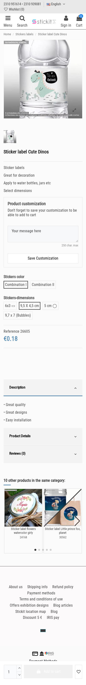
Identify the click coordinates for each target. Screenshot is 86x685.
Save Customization (43, 258)
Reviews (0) (17, 453)
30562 (62, 537)
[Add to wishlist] (78, 672)
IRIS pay (53, 617)
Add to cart (52, 671)
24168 (23, 537)
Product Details (20, 436)
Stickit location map (30, 611)
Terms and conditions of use (41, 599)
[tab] (43, 388)
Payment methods (41, 593)
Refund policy (62, 587)
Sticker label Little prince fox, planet (63, 530)
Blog (54, 611)
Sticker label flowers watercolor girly (23, 530)
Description (17, 387)
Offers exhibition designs (29, 605)
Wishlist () (16, 9)
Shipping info (37, 587)
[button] (35, 550)
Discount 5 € (32, 617)
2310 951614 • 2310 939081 (22, 4)
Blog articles (63, 605)
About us (15, 587)
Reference (11, 331)
